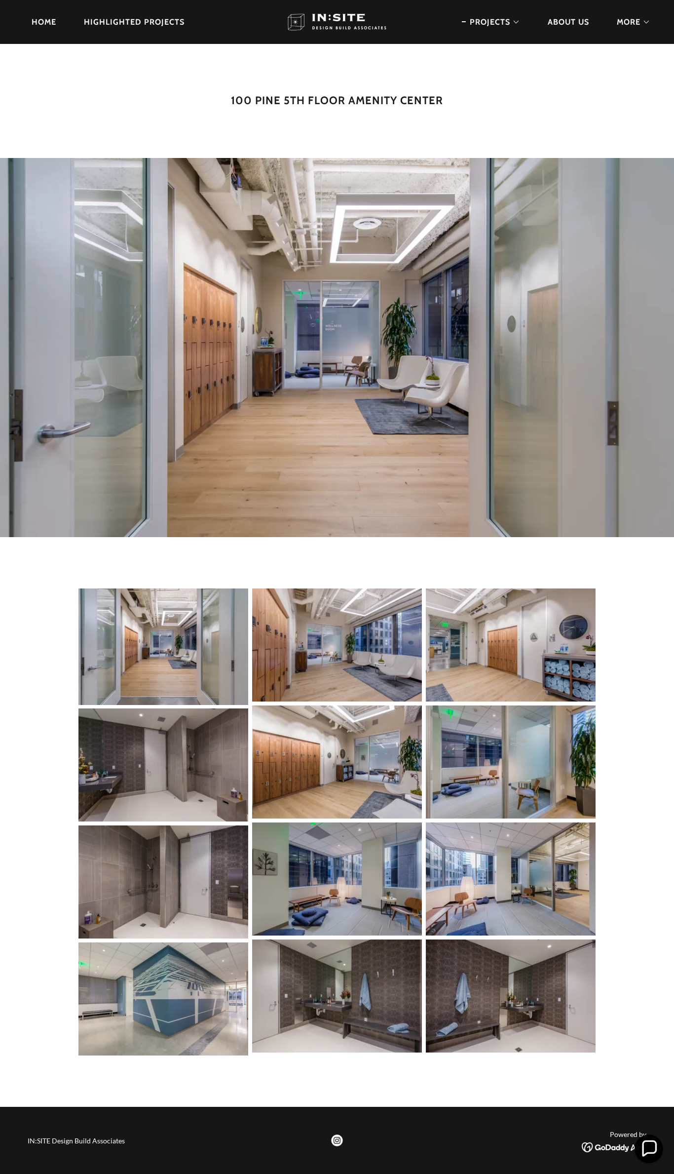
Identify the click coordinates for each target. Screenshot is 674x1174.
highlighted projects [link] (134, 22)
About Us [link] (568, 22)
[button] (491, 22)
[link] (337, 21)
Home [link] (44, 22)
